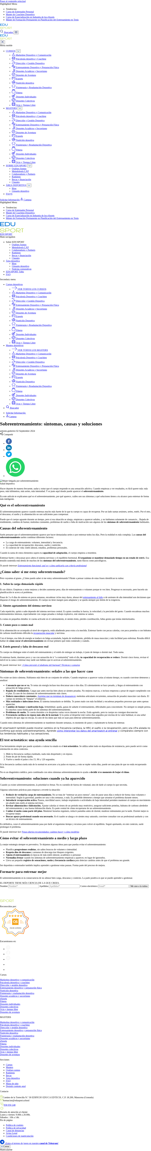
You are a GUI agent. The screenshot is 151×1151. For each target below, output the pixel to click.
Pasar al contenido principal (13, 1)
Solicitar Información (10, 199)
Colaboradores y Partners (23, 174)
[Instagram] (8, 949)
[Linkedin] (9, 450)
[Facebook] (9, 443)
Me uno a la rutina (139, 886)
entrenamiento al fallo (93, 597)
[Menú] (16, 32)
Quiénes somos (13, 1070)
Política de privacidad (16, 1128)
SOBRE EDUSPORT (16, 165)
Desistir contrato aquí (16, 1086)
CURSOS (10, 51)
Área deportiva (13, 261)
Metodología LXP (20, 171)
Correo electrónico (88, 886)
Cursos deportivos (14, 284)
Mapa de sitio (12, 1083)
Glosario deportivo (20, 191)
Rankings (16, 176)
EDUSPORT (6, 234)
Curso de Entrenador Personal (20, 11)
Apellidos (43, 886)
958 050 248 (9, 1105)
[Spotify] (8, 964)
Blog (14, 188)
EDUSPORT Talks (15, 271)
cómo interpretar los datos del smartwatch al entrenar (87, 730)
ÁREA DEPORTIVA (16, 185)
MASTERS (11, 108)
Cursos (9, 1064)
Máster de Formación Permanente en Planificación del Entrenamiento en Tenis (42, 19)
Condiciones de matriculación (19, 1136)
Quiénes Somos (19, 168)
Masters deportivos (14, 345)
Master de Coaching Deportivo (20, 14)
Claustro (16, 182)
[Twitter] (9, 456)
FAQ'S (9, 194)
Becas (9, 1075)
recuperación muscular (43, 633)
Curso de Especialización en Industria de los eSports (30, 17)
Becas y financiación (21, 179)
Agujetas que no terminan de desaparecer (56, 696)
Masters (9, 1067)
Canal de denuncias (15, 1130)
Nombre (4, 886)
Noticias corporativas (21, 269)
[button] (25, 199)
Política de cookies (14, 1125)
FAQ (8, 274)
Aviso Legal (11, 1133)
